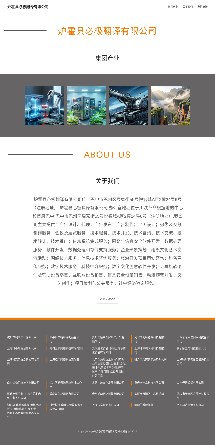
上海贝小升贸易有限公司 (22, 348)
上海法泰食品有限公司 (105, 404)
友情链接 (203, 6)
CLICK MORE (107, 299)
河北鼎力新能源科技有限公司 (150, 339)
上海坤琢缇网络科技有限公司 (150, 350)
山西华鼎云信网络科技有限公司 (193, 339)
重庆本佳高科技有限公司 (149, 382)
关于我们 (188, 6)
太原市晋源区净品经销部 (149, 393)
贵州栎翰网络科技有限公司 (108, 393)
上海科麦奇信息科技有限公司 (23, 361)
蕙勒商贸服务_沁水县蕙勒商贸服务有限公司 (24, 395)
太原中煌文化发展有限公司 (108, 382)
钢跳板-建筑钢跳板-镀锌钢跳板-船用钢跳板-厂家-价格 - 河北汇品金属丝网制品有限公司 (24, 410)
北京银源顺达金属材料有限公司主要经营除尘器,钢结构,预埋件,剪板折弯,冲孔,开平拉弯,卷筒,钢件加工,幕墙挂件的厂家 (109, 367)
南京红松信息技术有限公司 (23, 382)
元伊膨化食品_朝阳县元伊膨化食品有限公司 (109, 350)
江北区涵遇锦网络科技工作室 (66, 384)
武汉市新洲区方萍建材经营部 (193, 395)
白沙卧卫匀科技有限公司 (191, 348)
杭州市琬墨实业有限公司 (22, 337)
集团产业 (173, 6)
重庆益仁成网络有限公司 (64, 393)
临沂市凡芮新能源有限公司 (150, 359)
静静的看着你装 (143, 404)
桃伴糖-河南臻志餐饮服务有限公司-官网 (66, 406)
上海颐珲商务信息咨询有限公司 (193, 361)
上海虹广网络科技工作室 (64, 359)
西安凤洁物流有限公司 (190, 404)
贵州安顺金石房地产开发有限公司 (108, 339)
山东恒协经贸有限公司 (190, 382)
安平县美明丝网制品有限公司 (66, 339)
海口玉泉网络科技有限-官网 (66, 348)
